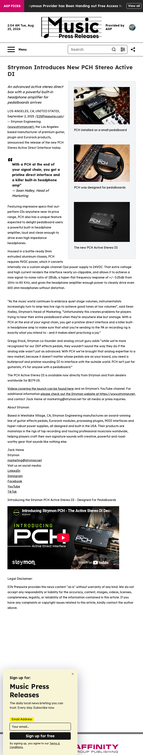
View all (134, 6)
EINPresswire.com (50, 116)
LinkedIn (13, 471)
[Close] (72, 674)
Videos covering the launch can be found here (40, 388)
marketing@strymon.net (24, 460)
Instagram (15, 476)
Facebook (14, 481)
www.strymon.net (21, 127)
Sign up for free (40, 736)
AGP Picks (12, 6)
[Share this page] (133, 49)
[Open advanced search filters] (122, 49)
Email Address (22, 719)
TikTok (12, 492)
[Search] (113, 49)
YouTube (13, 486)
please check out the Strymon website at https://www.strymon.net (88, 394)
